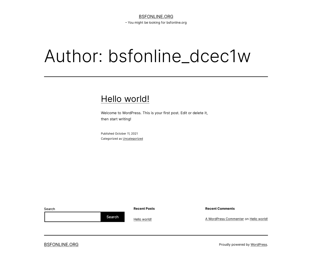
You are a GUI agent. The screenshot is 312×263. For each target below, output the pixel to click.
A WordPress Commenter (224, 219)
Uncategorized (133, 138)
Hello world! (125, 98)
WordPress (259, 244)
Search (49, 209)
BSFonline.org (156, 16)
